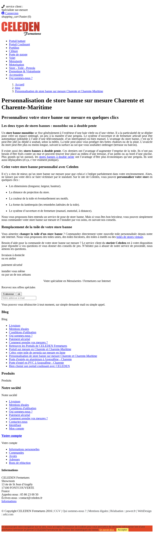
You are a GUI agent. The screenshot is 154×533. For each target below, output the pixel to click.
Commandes (16, 452)
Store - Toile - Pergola (22, 68)
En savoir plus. (107, 530)
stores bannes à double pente (56, 156)
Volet (12, 57)
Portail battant (17, 41)
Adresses (14, 459)
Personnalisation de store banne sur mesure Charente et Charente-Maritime (53, 356)
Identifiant (15, 425)
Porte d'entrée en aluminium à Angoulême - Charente (40, 359)
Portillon (14, 47)
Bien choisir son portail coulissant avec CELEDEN (39, 366)
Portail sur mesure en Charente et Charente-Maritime (40, 349)
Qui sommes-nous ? (20, 78)
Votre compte (12, 436)
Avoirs (13, 456)
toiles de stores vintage (129, 236)
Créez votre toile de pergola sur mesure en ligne (37, 352)
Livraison (14, 325)
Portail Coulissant (19, 44)
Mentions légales (19, 329)
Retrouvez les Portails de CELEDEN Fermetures (38, 345)
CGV (57, 511)
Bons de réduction (20, 462)
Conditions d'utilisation (22, 332)
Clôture (13, 51)
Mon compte (16, 428)
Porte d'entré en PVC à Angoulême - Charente (36, 362)
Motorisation (16, 64)
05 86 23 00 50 (33, 6)
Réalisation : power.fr (123, 511)
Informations (9, 501)
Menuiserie (15, 61)
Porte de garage (18, 54)
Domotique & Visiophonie (24, 71)
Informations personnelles (24, 449)
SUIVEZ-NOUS (16, 520)
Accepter (122, 530)
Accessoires (16, 74)
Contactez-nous (18, 421)
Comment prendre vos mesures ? (28, 342)
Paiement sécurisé (19, 339)
